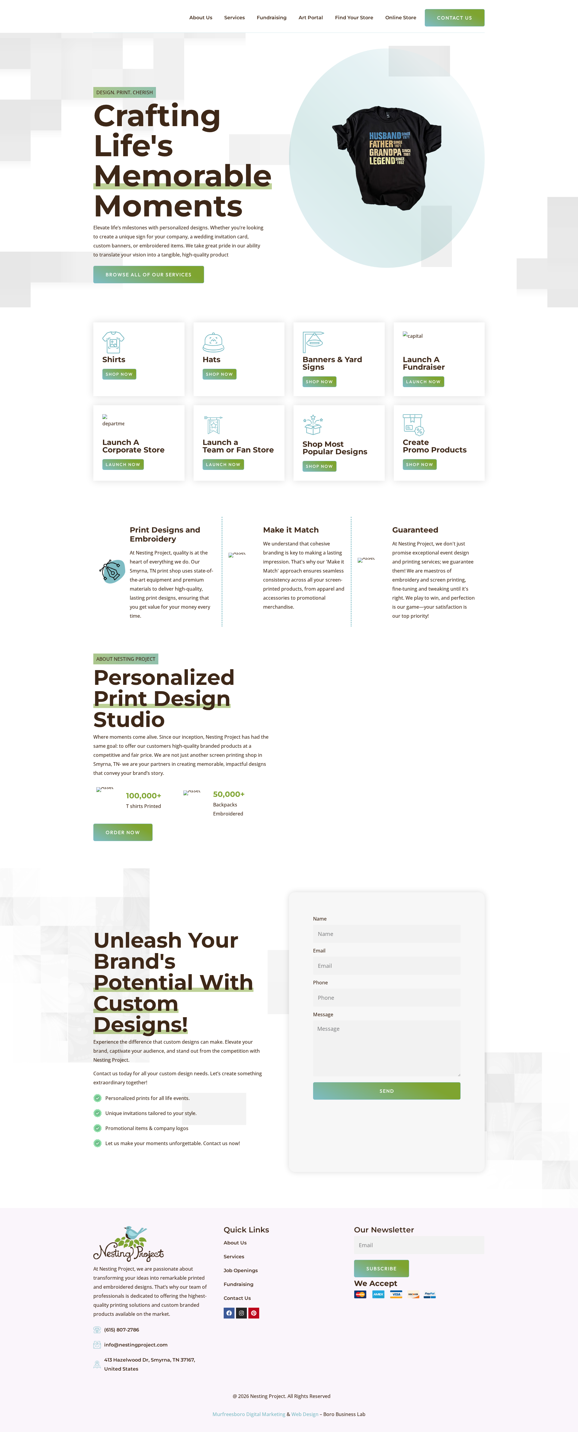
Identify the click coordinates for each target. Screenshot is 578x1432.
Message (323, 1015)
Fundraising (272, 17)
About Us (200, 17)
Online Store (400, 17)
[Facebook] (229, 1313)
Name (320, 919)
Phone (320, 983)
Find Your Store (354, 17)
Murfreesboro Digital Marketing (249, 1414)
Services (234, 17)
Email (319, 951)
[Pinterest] (253, 1313)
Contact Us (237, 1298)
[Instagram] (241, 1313)
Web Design (305, 1414)
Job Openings (241, 1270)
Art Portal (311, 17)
